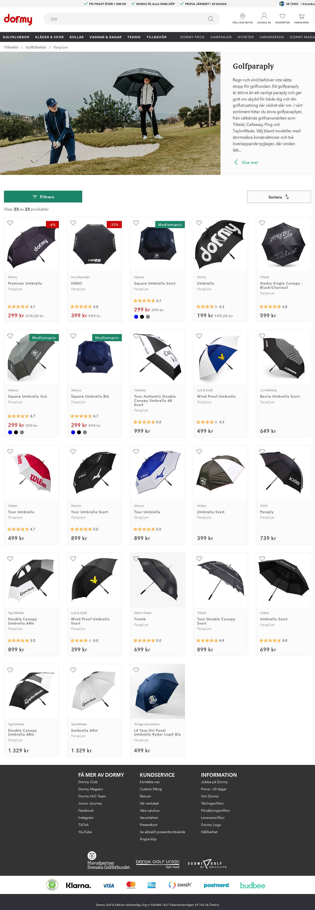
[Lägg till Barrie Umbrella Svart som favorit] (262, 336)
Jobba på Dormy (214, 781)
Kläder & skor (49, 36)
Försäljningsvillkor (215, 810)
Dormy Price (192, 36)
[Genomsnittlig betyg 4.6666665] (18, 529)
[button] (264, 17)
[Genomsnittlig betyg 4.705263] (18, 306)
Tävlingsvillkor (212, 803)
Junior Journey (90, 803)
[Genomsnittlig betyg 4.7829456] (81, 306)
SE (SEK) (300, 3)
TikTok (83, 824)
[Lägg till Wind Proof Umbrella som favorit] (199, 336)
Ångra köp (148, 838)
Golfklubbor (16, 36)
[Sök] (210, 19)
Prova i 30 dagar (214, 788)
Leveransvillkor (213, 817)
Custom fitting (151, 788)
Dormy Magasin (90, 788)
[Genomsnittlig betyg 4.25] (207, 422)
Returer (145, 795)
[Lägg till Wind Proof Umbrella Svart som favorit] (73, 559)
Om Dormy (210, 795)
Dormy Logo (211, 824)
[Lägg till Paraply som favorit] (262, 451)
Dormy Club (88, 781)
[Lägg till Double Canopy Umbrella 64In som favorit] (10, 559)
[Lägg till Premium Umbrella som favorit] (10, 223)
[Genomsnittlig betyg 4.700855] (144, 301)
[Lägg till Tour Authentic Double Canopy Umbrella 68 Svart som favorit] (136, 336)
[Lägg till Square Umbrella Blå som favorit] (73, 336)
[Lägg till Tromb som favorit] (136, 559)
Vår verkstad (149, 803)
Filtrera (47, 196)
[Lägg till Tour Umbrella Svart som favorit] (73, 451)
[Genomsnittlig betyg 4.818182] (270, 306)
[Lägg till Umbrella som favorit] (199, 223)
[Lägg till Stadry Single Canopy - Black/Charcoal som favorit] (262, 223)
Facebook (86, 810)
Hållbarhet (209, 831)
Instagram (86, 817)
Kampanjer (221, 36)
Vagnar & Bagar (106, 36)
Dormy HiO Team (92, 795)
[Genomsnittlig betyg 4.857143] (207, 641)
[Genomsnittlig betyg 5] (144, 422)
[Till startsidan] (18, 20)
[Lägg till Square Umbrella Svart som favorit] (136, 223)
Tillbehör (157, 36)
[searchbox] (120, 19)
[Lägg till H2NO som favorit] (73, 223)
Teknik (134, 36)
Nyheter (246, 36)
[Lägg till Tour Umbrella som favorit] (10, 451)
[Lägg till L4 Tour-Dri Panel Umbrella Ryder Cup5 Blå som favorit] (136, 670)
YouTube (85, 831)
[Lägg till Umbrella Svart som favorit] (199, 451)
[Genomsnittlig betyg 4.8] (270, 641)
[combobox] (132, 19)
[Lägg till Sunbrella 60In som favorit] (73, 670)
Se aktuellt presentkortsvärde (162, 831)
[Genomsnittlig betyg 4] (81, 641)
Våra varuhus (149, 810)
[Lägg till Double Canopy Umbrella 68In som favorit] (10, 670)
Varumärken (272, 36)
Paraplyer (60, 47)
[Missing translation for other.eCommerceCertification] (52, 885)
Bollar (77, 36)
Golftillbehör (36, 47)
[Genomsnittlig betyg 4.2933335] (207, 306)
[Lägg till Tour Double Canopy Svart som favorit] (199, 559)
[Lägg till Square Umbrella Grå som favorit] (10, 336)
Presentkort (148, 824)
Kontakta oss (149, 781)
